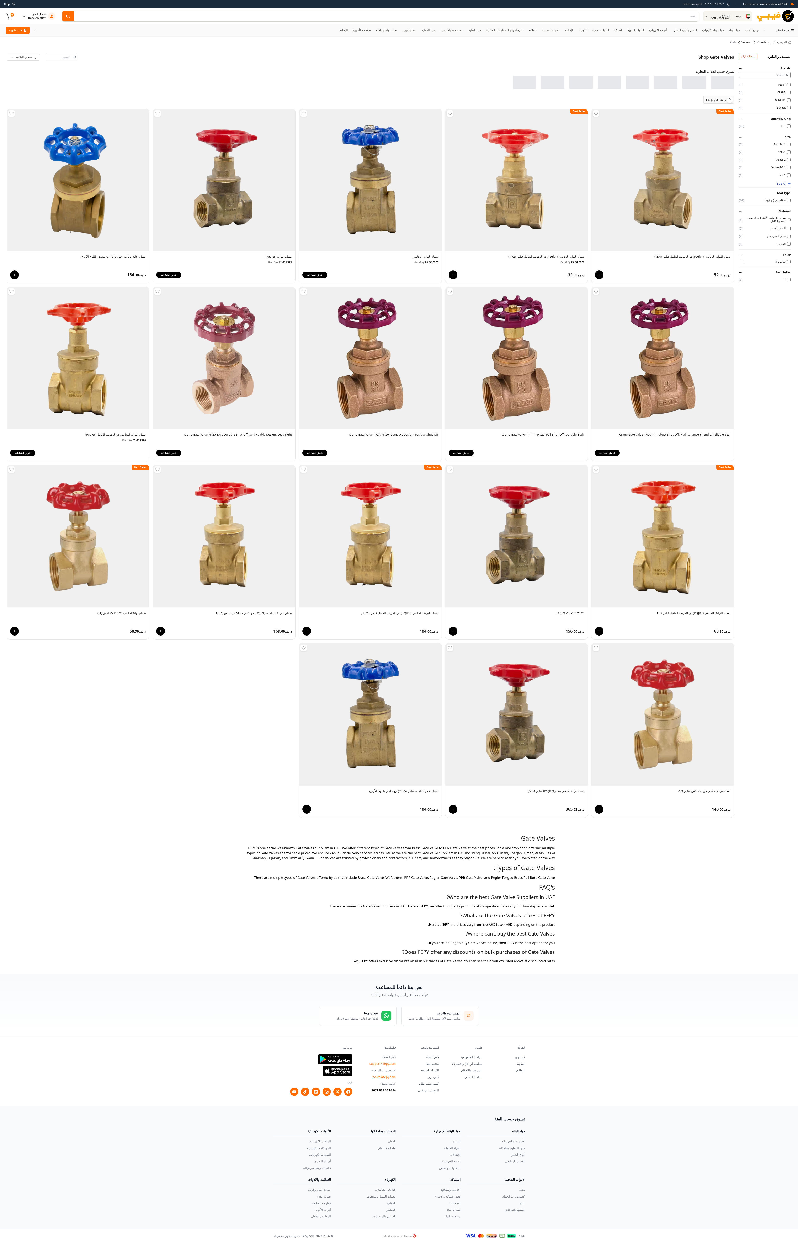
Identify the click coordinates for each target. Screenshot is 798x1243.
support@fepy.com (382, 1064)
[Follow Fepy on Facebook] (348, 1092)
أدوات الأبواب (323, 1210)
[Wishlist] (596, 113)
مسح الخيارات (748, 56)
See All (781, 184)
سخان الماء (454, 1210)
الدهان (392, 1141)
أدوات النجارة (323, 1161)
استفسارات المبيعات (383, 1070)
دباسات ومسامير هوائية (317, 1168)
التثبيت (457, 1141)
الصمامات (455, 1203)
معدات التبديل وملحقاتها (381, 1196)
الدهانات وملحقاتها (383, 1131)
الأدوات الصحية (515, 1179)
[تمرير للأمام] (35, 30)
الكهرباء (390, 1179)
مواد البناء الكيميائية (447, 1131)
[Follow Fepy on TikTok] (305, 1092)
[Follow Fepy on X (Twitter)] (337, 1092)
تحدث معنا (432, 1064)
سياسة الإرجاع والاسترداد (467, 1064)
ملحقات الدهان (387, 1148)
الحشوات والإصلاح (450, 1168)
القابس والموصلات (384, 1216)
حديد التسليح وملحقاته (512, 1148)
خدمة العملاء (388, 1084)
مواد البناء (518, 1131)
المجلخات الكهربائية (319, 1148)
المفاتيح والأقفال (321, 1216)
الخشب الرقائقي (515, 1161)
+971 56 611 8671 (384, 1090)
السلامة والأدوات (319, 1179)
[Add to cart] (599, 274)
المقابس (390, 1210)
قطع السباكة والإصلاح (448, 1196)
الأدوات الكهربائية (319, 1131)
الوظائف (520, 1070)
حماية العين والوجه (319, 1190)
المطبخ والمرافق (515, 1210)
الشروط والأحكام (471, 1070)
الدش (522, 1203)
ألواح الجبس (518, 1155)
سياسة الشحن (473, 1077)
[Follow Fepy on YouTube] (294, 1092)
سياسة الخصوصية (471, 1057)
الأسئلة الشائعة (430, 1070)
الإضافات (455, 1155)
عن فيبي (520, 1057)
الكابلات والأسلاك (385, 1190)
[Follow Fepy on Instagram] (327, 1092)
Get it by (718, 262)
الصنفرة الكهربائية (320, 1155)
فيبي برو (434, 1077)
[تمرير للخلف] (764, 30)
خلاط (522, 1190)
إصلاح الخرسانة (451, 1161)
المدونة (521, 1064)
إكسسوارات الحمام (513, 1196)
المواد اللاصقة (452, 1148)
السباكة (455, 1179)
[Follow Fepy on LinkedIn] (316, 1092)
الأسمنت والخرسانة (513, 1141)
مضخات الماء (453, 1216)
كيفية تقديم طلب (428, 1084)
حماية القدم (324, 1196)
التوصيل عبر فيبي (428, 1090)
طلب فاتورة (15, 30)
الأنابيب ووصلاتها (451, 1190)
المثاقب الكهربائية (320, 1141)
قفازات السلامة (321, 1203)
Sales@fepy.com (384, 1077)
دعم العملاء (432, 1057)
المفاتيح (391, 1203)
